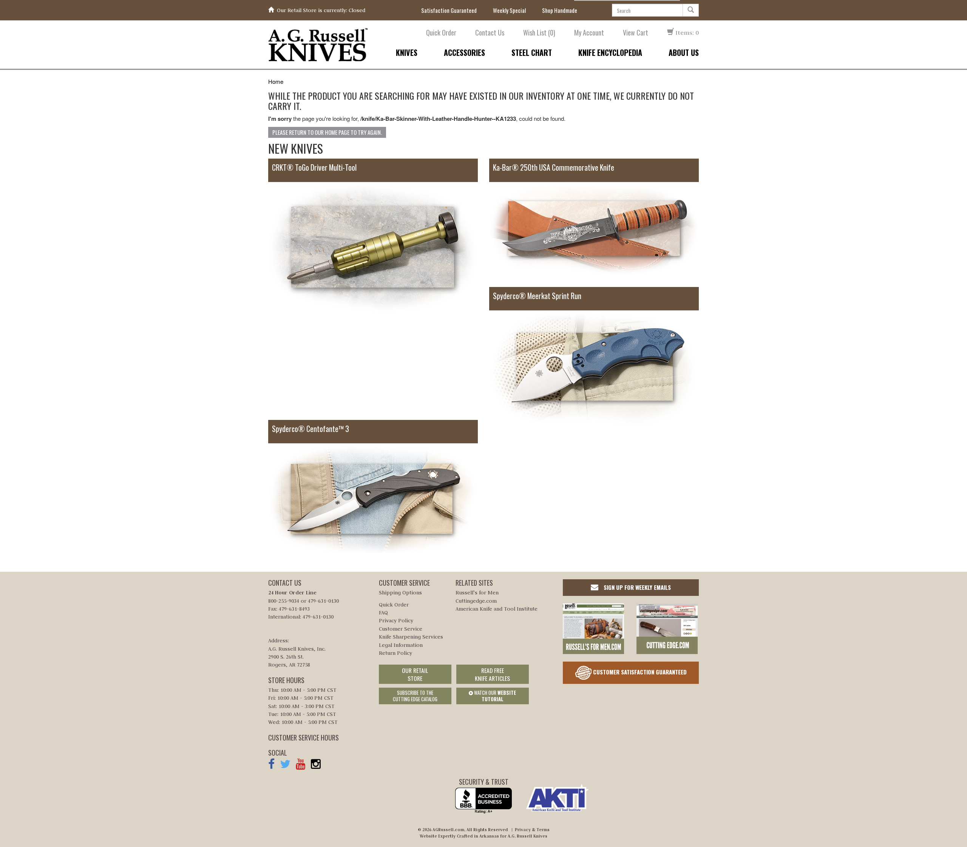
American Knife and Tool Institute (497, 608)
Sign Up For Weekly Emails (636, 587)
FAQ (383, 612)
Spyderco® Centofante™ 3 (310, 428)
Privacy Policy (396, 620)
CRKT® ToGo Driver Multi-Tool (314, 167)
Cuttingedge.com (476, 600)
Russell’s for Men (477, 592)
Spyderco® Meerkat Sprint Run (537, 295)
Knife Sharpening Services (411, 636)
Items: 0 (686, 32)
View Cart (635, 32)
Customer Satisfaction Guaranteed (639, 672)
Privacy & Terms (532, 829)
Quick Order (441, 32)
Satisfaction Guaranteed (449, 10)
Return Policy (395, 653)
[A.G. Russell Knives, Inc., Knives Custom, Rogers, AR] (483, 801)
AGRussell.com (448, 829)
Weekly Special (509, 10)
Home (275, 81)
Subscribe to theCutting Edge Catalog (415, 696)
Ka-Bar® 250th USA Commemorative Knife (553, 167)
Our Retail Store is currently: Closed (321, 10)
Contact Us (489, 32)
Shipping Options (400, 592)
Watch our (494, 696)
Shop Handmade (559, 10)
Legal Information (401, 645)
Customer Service (400, 628)
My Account (589, 32)
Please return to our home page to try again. (327, 132)
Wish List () (539, 32)
